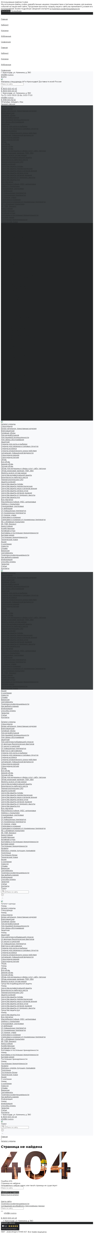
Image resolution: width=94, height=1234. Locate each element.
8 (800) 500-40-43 (9, 1117)
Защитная (5, 124)
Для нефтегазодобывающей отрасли (17, 275)
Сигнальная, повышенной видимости (17, 135)
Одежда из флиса (9, 131)
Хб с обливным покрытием (12, 204)
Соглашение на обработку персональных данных (23, 1206)
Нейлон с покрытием (10, 186)
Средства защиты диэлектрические (17, 168)
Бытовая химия (7, 217)
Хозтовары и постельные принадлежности (19, 215)
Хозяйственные (8, 211)
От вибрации (6, 191)
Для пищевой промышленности (15, 120)
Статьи (4, 417)
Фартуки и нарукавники (11, 284)
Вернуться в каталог (10, 1195)
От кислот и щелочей (10, 279)
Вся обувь (5, 144)
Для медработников (10, 117)
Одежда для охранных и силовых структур (19, 129)
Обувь (3, 142)
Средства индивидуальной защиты (16, 157)
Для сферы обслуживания (12, 122)
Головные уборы (8, 115)
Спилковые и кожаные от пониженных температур (23, 202)
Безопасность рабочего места (14, 160)
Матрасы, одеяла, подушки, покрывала (18, 384)
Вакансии (5, 233)
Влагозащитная (7, 113)
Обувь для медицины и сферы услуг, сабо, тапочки (23, 151)
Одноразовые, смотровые (12, 188)
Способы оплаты (8, 244)
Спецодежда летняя (10, 140)
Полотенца (6, 386)
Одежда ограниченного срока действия (19, 133)
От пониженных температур (13, 195)
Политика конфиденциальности (15, 237)
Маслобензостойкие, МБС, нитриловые (18, 184)
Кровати (4, 382)
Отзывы (4, 231)
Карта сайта (6, 1201)
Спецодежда (6, 109)
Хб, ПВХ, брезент (8, 206)
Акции (3, 393)
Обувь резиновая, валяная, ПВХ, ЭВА (17, 153)
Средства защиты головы (12, 166)
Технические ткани (9, 222)
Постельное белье (9, 388)
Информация (6, 410)
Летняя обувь (7, 148)
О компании (6, 395)
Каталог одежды (8, 255)
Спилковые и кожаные (11, 200)
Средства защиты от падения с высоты (18, 177)
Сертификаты (7, 235)
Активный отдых (8, 213)
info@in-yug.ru (7, 75)
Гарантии (5, 246)
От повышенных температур (13, 193)
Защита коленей (8, 164)
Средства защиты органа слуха (14, 173)
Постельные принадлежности (14, 220)
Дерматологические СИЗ (12, 162)
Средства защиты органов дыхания (16, 175)
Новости (5, 228)
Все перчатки (7, 182)
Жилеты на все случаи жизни (14, 155)
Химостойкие (7, 208)
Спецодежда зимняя (10, 137)
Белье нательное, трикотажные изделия (18, 111)
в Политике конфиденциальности (65, 9)
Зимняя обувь (7, 146)
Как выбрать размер (10, 408)
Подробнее (16, 11)
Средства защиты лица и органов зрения (19, 171)
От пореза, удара (8, 197)
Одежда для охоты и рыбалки (14, 126)
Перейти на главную (10, 1192)
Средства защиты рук (10, 180)
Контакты (5, 419)
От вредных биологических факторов (17, 277)
